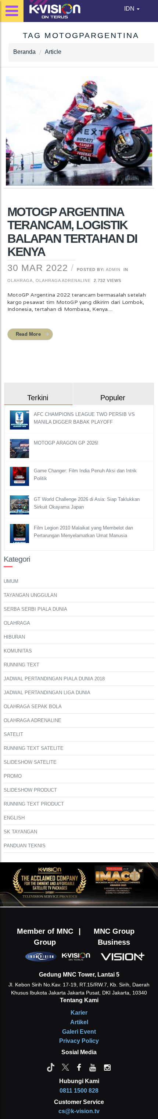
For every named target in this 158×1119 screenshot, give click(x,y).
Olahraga (20, 280)
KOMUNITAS (18, 651)
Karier (79, 1013)
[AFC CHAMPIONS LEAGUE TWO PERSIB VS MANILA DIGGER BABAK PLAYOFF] (20, 419)
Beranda (24, 52)
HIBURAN (14, 637)
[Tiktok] (50, 1067)
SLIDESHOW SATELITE (30, 762)
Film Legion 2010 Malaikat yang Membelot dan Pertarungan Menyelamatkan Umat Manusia (83, 531)
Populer (112, 398)
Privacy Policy (79, 1041)
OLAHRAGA (17, 623)
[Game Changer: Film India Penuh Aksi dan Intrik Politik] (20, 476)
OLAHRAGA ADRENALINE (32, 720)
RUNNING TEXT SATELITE (34, 748)
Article (53, 52)
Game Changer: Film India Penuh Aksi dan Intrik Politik (85, 474)
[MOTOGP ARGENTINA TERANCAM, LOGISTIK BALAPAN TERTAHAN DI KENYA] (79, 135)
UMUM (11, 581)
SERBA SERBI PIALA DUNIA (35, 609)
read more (28, 334)
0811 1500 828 (79, 1091)
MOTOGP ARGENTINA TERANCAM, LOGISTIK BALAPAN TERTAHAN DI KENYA (72, 232)
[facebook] (79, 1067)
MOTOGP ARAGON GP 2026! (66, 443)
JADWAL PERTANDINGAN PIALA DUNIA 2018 (54, 678)
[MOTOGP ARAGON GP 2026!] (20, 448)
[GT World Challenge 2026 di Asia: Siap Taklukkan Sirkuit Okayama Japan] (20, 504)
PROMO (13, 776)
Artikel (79, 1022)
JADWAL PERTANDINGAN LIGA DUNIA (47, 692)
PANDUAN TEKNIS (25, 845)
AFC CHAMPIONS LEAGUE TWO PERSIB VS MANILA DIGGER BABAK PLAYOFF (84, 418)
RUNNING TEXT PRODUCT (34, 804)
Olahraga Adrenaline (63, 280)
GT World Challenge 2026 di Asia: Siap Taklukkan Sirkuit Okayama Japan (87, 503)
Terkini (37, 398)
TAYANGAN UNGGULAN (30, 595)
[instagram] (107, 1067)
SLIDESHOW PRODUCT (30, 790)
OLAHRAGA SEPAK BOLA (33, 706)
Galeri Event (79, 1032)
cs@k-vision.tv (79, 1111)
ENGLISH (14, 818)
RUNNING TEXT (21, 665)
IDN (130, 8)
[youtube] (92, 1067)
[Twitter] (65, 1067)
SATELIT (13, 734)
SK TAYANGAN (20, 831)
